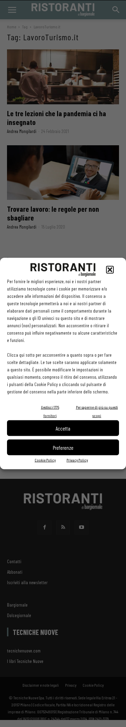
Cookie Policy (45, 459)
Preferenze (63, 447)
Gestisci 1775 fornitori (50, 411)
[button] (109, 269)
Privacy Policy (77, 459)
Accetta (63, 428)
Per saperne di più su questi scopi (97, 411)
